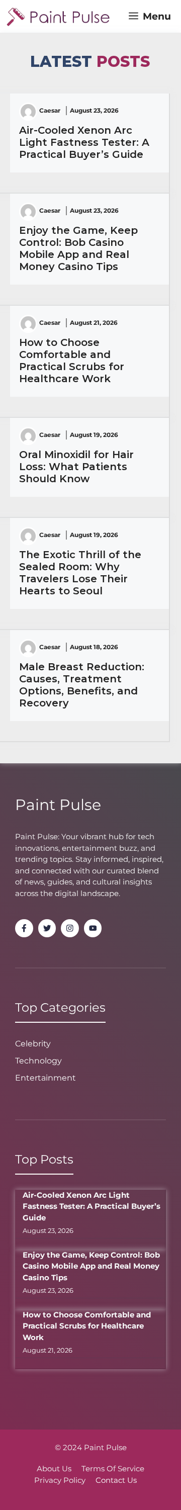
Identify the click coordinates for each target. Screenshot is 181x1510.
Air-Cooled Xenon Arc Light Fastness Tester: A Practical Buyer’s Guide (84, 142)
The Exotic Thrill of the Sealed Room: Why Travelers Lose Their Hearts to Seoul (80, 573)
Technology (38, 1060)
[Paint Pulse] (58, 16)
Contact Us (116, 1480)
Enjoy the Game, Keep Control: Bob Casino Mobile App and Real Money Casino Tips (78, 248)
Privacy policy (59, 1480)
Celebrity (33, 1043)
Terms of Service (112, 1468)
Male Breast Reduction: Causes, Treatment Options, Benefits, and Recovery (81, 685)
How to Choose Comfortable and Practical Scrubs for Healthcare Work (71, 360)
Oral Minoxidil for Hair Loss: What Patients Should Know (76, 467)
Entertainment (45, 1078)
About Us (54, 1468)
